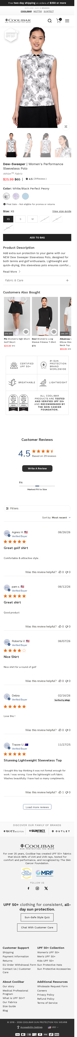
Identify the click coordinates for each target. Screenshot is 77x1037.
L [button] (44, 219)
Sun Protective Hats (49, 964)
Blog (5, 1010)
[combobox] (49, 20)
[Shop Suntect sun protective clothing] (37, 831)
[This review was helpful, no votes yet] (60, 572)
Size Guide (9, 1006)
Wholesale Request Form (52, 986)
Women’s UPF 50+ (48, 952)
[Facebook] (28, 888)
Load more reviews (37, 807)
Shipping (8, 952)
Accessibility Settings (31, 1027)
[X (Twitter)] (46, 888)
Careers (42, 990)
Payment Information (16, 956)
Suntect (49, 11)
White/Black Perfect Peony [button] (6, 196)
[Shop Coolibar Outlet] (61, 831)
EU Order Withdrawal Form (19, 964)
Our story (8, 986)
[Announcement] (37, 3)
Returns (7, 960)
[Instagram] (37, 888)
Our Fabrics (10, 1002)
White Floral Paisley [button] (16, 196)
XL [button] (57, 219)
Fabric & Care (14, 280)
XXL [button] (8, 227)
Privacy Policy (45, 994)
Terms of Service (47, 1002)
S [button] (20, 219)
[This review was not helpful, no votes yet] (66, 572)
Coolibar (26, 11)
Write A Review (37, 468)
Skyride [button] (25, 196)
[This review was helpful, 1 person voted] (60, 792)
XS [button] (8, 219)
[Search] (49, 20)
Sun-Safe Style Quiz (37, 917)
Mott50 (37, 11)
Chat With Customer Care (37, 927)
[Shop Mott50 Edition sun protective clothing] (13, 831)
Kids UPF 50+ (45, 960)
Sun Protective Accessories (54, 968)
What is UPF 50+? (14, 998)
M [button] (33, 219)
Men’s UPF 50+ (46, 956)
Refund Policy (45, 998)
